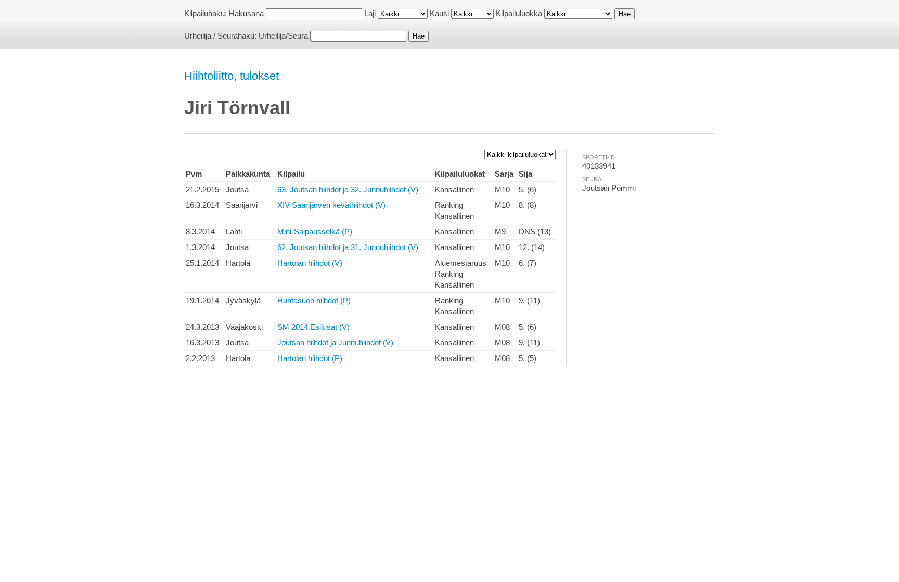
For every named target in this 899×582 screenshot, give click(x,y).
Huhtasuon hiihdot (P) (314, 300)
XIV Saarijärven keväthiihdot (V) (331, 205)
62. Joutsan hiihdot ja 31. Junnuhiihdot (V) (347, 247)
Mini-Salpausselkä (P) (314, 231)
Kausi (439, 13)
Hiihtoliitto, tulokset (231, 75)
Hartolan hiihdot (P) (309, 358)
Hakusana (246, 13)
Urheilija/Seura (283, 35)
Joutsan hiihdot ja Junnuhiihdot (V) (335, 342)
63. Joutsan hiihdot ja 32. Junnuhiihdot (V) (347, 189)
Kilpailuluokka (519, 13)
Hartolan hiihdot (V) (309, 262)
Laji (370, 13)
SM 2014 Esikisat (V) (313, 327)
